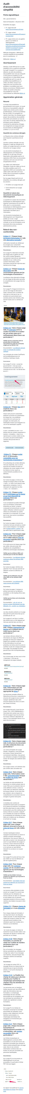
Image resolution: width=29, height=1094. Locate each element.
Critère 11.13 (7, 975)
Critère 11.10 (7, 939)
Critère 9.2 (7, 741)
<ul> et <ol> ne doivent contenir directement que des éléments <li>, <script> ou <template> (14, 604)
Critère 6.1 (7, 407)
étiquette (21, 908)
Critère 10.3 (7, 772)
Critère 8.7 (7, 625)
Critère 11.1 (7, 906)
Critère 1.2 (7, 269)
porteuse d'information (11, 238)
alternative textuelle (13, 240)
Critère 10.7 (7, 822)
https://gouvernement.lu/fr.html (14, 29)
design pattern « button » (14, 528)
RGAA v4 (12, 59)
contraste (12, 330)
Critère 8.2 (7, 534)
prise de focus (8, 828)
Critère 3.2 (7, 328)
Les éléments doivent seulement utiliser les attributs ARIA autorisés (14, 559)
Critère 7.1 (7, 454)
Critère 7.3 (7, 492)
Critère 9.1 (7, 686)
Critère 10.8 (7, 864)
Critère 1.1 (6, 236)
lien (19, 407)
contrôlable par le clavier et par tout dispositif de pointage (14, 496)
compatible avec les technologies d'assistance (12, 459)
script (20, 454)
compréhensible (13, 776)
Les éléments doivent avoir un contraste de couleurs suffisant (14, 349)
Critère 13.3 (7, 1024)
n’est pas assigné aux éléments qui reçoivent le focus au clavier (14, 882)
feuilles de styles (12, 777)
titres (16, 691)
